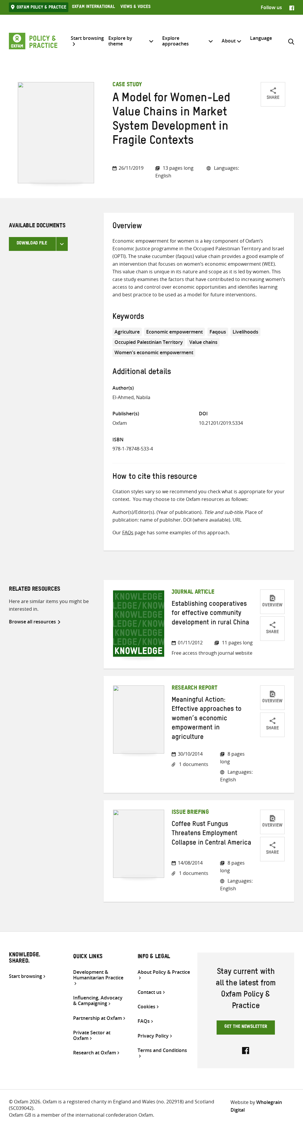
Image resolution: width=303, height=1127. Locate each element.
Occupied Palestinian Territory (149, 342)
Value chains (203, 342)
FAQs (127, 532)
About (229, 40)
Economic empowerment (174, 332)
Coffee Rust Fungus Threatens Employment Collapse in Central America (211, 834)
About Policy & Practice (164, 972)
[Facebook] (291, 7)
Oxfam (119, 423)
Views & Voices (135, 7)
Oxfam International (93, 7)
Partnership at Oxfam (97, 1018)
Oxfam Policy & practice (41, 8)
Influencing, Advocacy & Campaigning (98, 1000)
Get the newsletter (245, 1027)
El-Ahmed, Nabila (131, 397)
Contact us (150, 992)
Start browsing (87, 38)
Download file (32, 244)
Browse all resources (32, 621)
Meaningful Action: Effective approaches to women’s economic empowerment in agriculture (206, 719)
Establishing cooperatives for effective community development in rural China (210, 614)
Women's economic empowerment (154, 352)
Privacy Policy (153, 1036)
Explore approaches (175, 41)
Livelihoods (245, 332)
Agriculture (127, 332)
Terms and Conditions (162, 1051)
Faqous (217, 332)
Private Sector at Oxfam (91, 1035)
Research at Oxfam (94, 1053)
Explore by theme (120, 41)
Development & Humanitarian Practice (98, 975)
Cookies (146, 1007)
